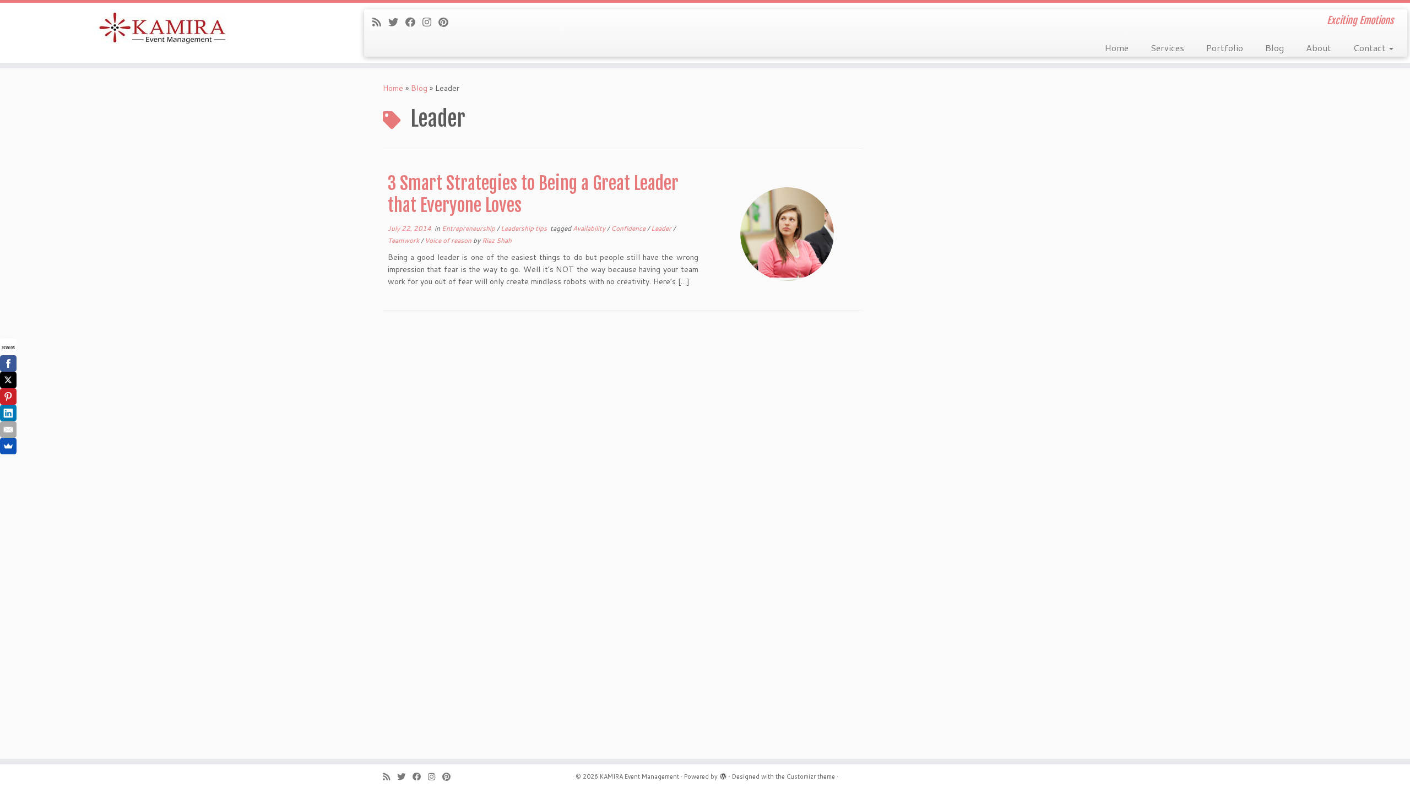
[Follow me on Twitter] (396, 22)
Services (1167, 47)
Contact (1370, 47)
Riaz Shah (497, 240)
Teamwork (404, 240)
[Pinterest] (8, 396)
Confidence (629, 228)
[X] (8, 380)
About (1318, 47)
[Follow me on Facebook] (413, 22)
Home (1117, 47)
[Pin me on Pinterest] (446, 22)
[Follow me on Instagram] (430, 22)
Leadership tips (525, 228)
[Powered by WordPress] (723, 774)
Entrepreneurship (469, 228)
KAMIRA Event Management (639, 776)
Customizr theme (811, 776)
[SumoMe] (8, 446)
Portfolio (1224, 47)
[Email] (8, 429)
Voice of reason (449, 240)
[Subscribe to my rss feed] (380, 22)
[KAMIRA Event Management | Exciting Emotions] (163, 29)
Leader (662, 228)
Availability (590, 228)
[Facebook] (8, 363)
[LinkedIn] (8, 413)
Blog (1274, 47)
